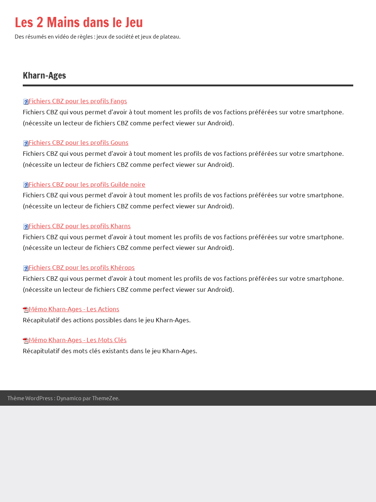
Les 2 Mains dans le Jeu (79, 22)
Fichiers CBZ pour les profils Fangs (78, 100)
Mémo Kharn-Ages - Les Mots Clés (78, 339)
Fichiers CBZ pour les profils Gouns (79, 142)
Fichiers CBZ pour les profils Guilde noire (87, 184)
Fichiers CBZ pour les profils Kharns (80, 225)
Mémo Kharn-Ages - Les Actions (74, 308)
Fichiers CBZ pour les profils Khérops (82, 267)
